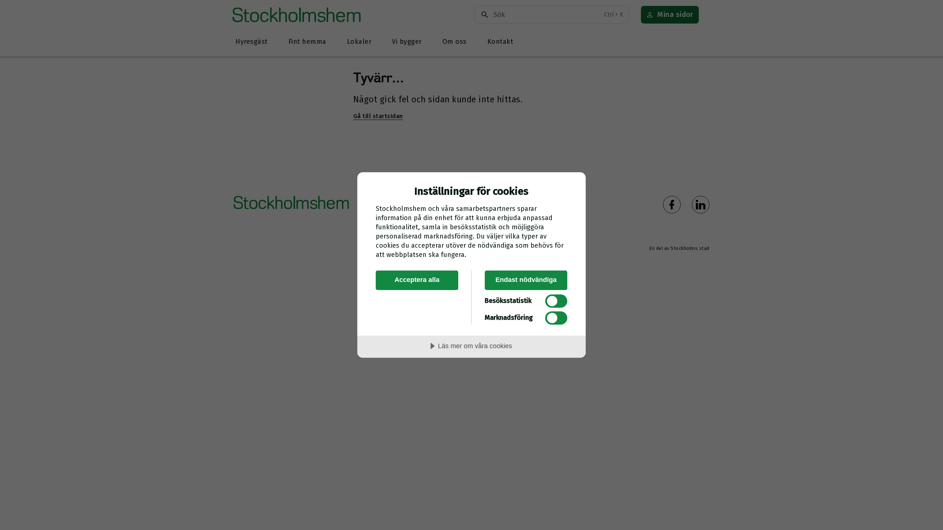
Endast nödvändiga (526, 279)
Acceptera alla (417, 279)
